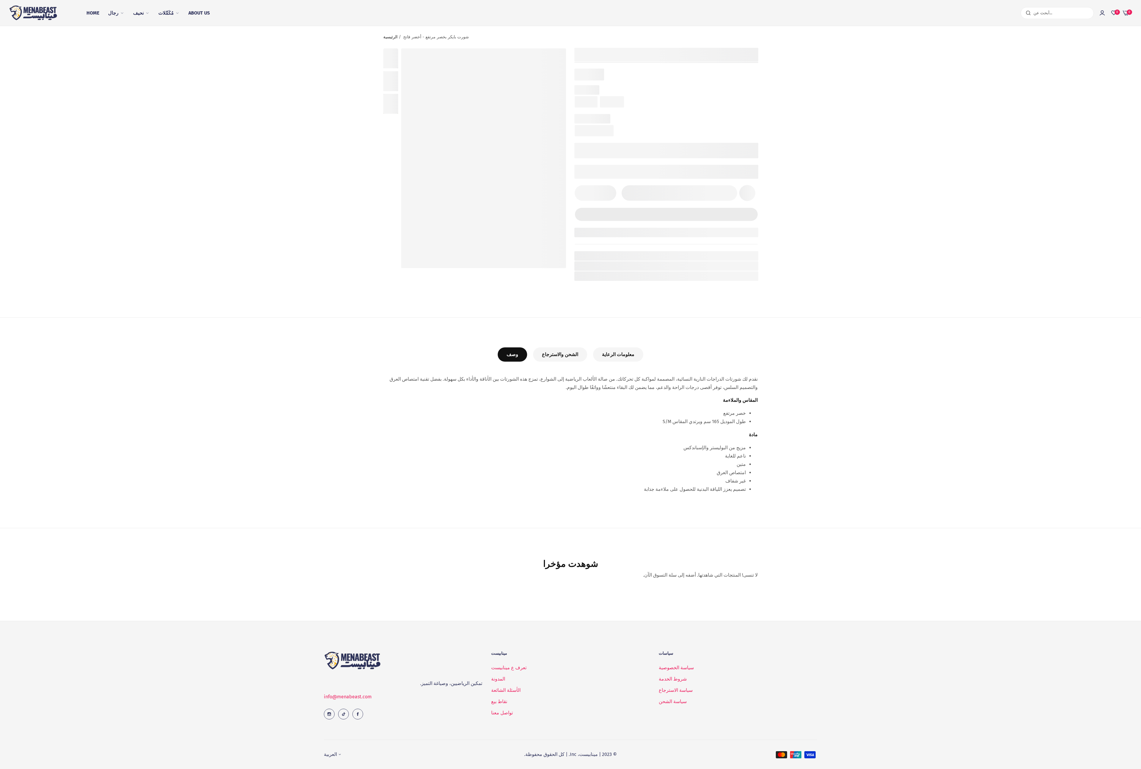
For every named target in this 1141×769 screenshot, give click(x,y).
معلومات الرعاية (618, 354)
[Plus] (608, 193)
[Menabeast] (34, 13)
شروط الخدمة (673, 679)
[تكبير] (554, 60)
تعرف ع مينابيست (509, 667)
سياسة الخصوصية (676, 667)
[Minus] (583, 193)
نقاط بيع (499, 701)
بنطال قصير (611, 276)
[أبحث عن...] (1027, 13)
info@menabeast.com (348, 697)
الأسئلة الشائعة (506, 690)
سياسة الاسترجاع (676, 690)
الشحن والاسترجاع (560, 354)
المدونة (498, 679)
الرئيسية (390, 36)
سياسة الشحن (673, 701)
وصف (512, 354)
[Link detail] (329, 714)
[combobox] (1057, 13)
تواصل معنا (502, 713)
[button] (747, 193)
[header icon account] (1102, 13)
